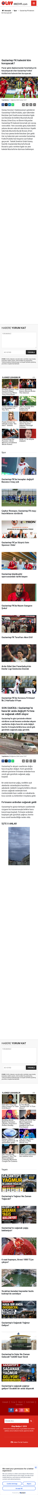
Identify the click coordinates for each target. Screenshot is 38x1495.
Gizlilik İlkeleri (30, 1402)
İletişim (20, 1402)
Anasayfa (7, 10)
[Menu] (34, 3)
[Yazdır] (23, 104)
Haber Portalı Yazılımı (21, 1442)
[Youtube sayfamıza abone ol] (16, 1410)
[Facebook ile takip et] (11, 1410)
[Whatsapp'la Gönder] (12, 104)
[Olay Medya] (14, 3)
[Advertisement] (19, 36)
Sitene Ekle (19, 1404)
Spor (15, 10)
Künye (13, 1402)
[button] (27, 104)
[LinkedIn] (9, 104)
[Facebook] (3, 104)
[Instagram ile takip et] (21, 1410)
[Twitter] (6, 104)
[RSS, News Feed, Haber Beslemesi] (27, 1410)
